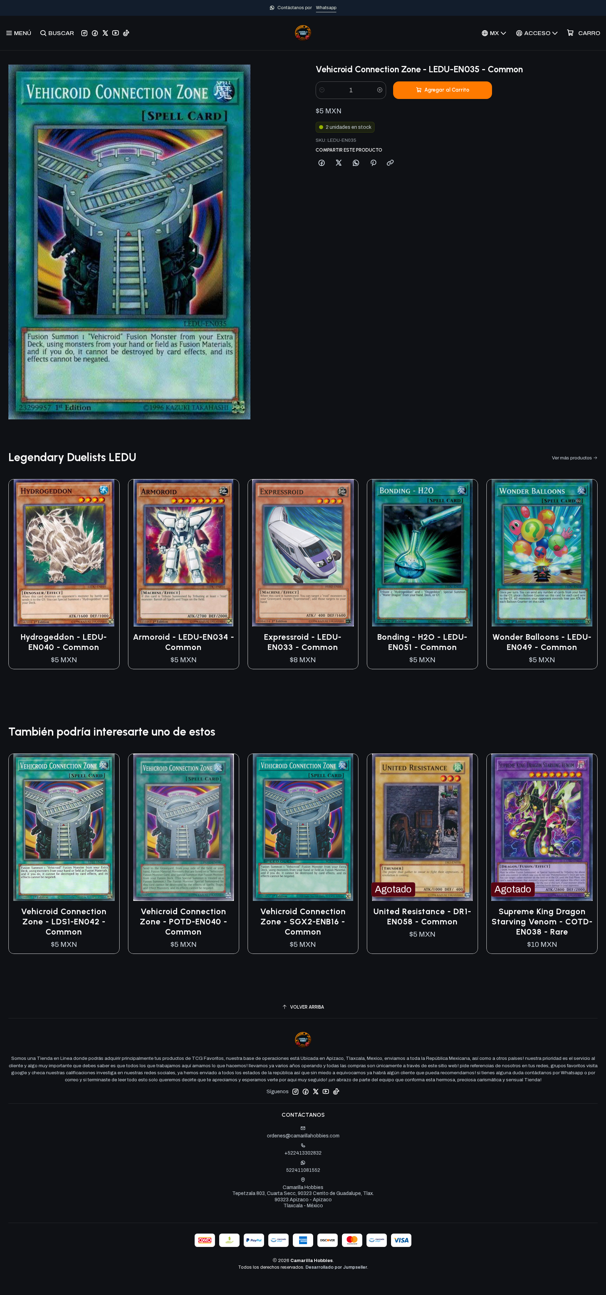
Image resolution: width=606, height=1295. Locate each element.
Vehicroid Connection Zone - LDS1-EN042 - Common (64, 921)
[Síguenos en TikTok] (126, 32)
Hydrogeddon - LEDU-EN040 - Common (64, 642)
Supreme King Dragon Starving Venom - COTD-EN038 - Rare (542, 921)
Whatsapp (326, 7)
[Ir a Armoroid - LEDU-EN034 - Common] (183, 553)
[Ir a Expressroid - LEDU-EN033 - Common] (303, 553)
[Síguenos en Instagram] (84, 32)
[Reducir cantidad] (322, 90)
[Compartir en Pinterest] (373, 163)
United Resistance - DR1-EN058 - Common (422, 916)
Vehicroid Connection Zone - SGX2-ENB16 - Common (303, 921)
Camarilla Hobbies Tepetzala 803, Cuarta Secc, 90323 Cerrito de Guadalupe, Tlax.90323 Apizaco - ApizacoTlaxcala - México (303, 1197)
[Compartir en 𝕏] (339, 163)
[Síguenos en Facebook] (95, 32)
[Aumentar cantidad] (380, 90)
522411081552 (303, 1170)
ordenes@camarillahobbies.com (303, 1135)
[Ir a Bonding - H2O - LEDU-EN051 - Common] (422, 553)
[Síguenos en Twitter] (105, 32)
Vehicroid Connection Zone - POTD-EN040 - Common (183, 921)
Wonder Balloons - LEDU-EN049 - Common (542, 642)
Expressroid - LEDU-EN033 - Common (303, 642)
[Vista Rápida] (106, 552)
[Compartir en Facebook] (322, 163)
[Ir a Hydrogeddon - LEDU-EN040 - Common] (64, 553)
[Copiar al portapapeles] (390, 163)
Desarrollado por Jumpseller (336, 1267)
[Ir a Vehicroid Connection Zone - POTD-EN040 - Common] (183, 827)
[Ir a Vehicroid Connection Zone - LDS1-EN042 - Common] (64, 827)
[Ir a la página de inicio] (303, 33)
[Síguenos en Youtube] (115, 32)
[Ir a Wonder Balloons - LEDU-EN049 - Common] (542, 553)
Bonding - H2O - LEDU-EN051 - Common (422, 642)
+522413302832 (303, 1153)
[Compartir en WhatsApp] (356, 163)
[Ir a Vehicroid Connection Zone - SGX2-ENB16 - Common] (303, 827)
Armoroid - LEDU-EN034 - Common (183, 642)
